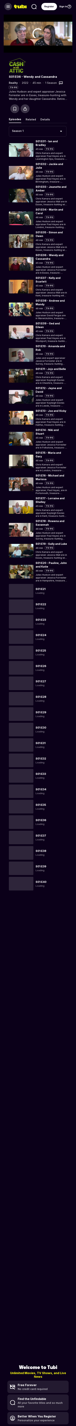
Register (49, 6)
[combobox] (37, 131)
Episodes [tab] (15, 119)
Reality (13, 82)
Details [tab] (45, 119)
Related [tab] (31, 119)
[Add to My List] (14, 108)
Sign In (63, 6)
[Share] (25, 108)
